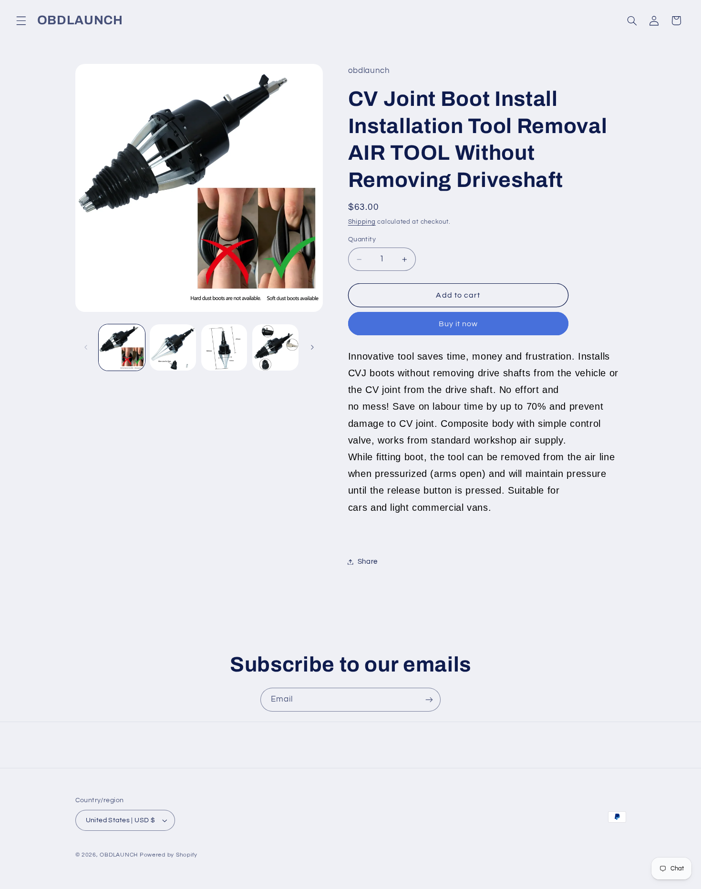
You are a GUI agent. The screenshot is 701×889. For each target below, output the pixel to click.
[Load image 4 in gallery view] (275, 347)
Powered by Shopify (168, 855)
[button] (21, 20)
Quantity (362, 240)
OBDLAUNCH (119, 855)
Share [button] (368, 561)
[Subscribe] (429, 699)
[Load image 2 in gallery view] (173, 347)
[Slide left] (85, 347)
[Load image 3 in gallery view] (224, 347)
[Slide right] (312, 347)
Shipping (362, 222)
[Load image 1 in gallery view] (122, 347)
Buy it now (458, 324)
